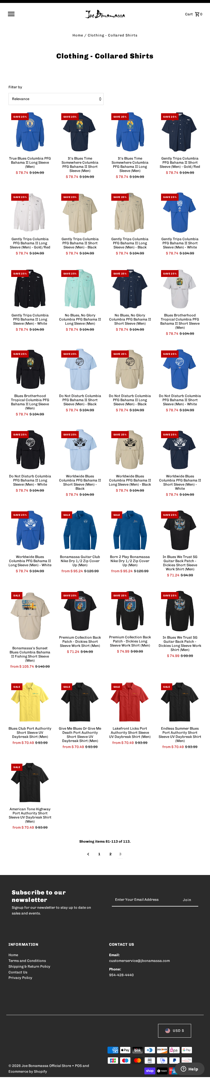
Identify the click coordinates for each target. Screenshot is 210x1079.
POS (78, 1066)
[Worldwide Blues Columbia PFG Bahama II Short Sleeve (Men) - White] (180, 450)
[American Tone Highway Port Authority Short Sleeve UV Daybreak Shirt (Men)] (30, 782)
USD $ (178, 1031)
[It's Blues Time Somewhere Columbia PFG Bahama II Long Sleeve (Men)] (130, 132)
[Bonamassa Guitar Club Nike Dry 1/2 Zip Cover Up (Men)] (80, 530)
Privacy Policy (20, 978)
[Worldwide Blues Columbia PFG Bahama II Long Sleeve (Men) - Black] (130, 450)
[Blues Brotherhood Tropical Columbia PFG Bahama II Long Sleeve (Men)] (30, 369)
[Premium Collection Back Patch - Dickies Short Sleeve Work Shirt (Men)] (80, 611)
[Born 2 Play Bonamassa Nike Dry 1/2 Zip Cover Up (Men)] (130, 530)
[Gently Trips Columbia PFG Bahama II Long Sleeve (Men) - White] (30, 289)
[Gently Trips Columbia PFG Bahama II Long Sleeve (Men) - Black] (130, 212)
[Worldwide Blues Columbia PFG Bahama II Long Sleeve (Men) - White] (30, 530)
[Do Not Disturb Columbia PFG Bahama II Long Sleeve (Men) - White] (30, 450)
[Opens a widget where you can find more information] (189, 1069)
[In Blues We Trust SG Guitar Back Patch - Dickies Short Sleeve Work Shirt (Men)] (180, 530)
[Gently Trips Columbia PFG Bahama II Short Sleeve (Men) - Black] (80, 212)
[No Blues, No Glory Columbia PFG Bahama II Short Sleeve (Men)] (130, 289)
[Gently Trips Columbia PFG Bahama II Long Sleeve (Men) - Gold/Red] (30, 212)
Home (77, 35)
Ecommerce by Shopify (27, 1071)
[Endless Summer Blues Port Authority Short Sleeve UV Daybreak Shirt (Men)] (180, 702)
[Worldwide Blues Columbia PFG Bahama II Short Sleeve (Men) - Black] (80, 450)
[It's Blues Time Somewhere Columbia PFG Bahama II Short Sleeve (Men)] (80, 132)
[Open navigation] (44, 14)
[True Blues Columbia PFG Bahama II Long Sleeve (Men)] (30, 132)
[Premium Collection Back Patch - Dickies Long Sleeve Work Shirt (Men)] (130, 611)
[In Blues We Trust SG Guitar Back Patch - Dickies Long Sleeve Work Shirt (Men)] (180, 611)
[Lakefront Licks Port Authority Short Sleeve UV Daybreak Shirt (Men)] (130, 702)
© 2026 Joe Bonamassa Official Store (40, 1066)
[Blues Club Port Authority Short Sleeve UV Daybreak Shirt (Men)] (30, 702)
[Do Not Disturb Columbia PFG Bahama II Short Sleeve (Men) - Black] (80, 369)
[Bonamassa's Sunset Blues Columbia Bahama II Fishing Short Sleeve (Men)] (30, 616)
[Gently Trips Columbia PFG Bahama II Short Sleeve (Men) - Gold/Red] (180, 132)
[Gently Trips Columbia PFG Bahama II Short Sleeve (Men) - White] (180, 212)
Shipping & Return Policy (29, 966)
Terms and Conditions (27, 961)
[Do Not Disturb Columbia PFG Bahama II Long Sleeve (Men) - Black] (130, 369)
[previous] (88, 854)
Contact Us (17, 972)
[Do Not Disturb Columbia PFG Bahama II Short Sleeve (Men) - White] (180, 369)
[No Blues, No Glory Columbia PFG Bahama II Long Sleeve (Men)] (80, 289)
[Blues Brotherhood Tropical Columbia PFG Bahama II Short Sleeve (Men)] (180, 289)
